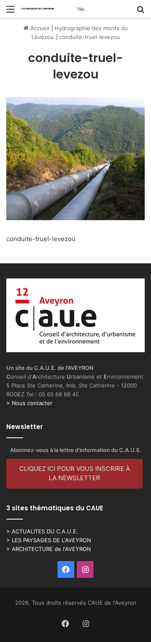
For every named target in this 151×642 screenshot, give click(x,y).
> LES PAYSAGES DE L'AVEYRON (48, 540)
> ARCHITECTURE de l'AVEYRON (48, 549)
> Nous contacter (29, 403)
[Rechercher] (140, 12)
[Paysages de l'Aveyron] (54, 9)
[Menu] (10, 12)
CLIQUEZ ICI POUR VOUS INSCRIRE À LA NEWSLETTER (74, 473)
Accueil (39, 28)
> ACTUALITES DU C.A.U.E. (42, 531)
